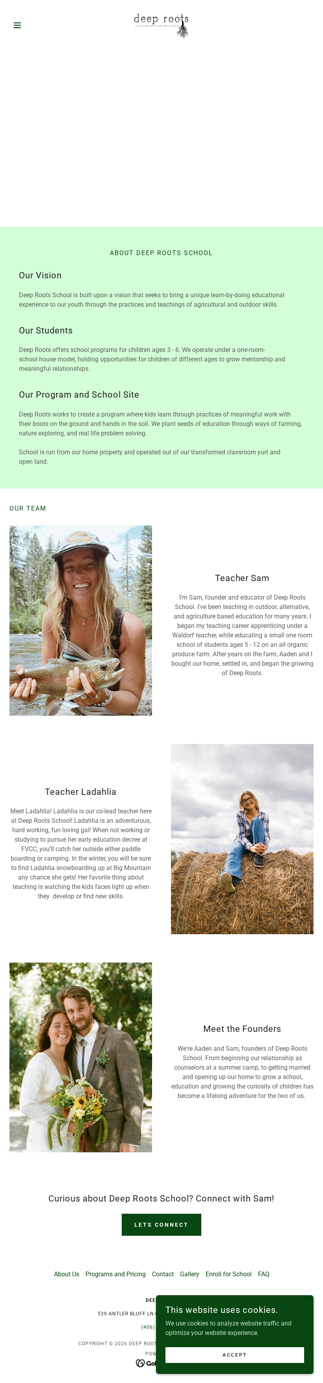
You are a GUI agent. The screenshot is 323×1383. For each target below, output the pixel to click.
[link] (161, 25)
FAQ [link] (263, 1274)
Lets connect (161, 1225)
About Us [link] (66, 1274)
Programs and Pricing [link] (115, 1274)
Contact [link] (163, 1274)
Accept (235, 1354)
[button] (32, 25)
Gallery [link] (189, 1274)
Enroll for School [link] (229, 1274)
